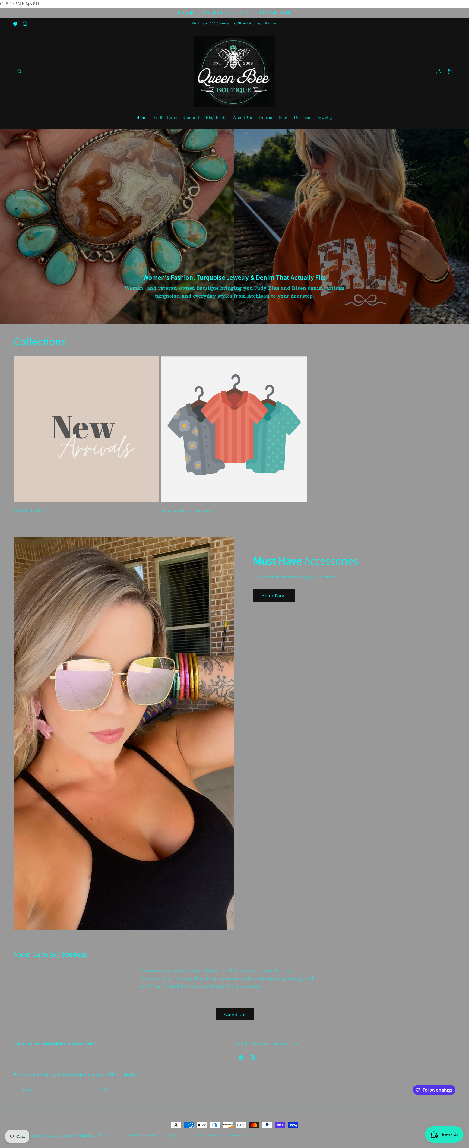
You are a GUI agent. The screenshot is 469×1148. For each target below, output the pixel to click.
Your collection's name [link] (187, 510)
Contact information (144, 1135)
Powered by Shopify (77, 1135)
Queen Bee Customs (44, 1135)
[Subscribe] (105, 1089)
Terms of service (210, 1135)
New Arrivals (27, 510)
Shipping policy (179, 1135)
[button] (20, 72)
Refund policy (240, 1135)
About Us (235, 1014)
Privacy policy (111, 1135)
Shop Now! (274, 595)
